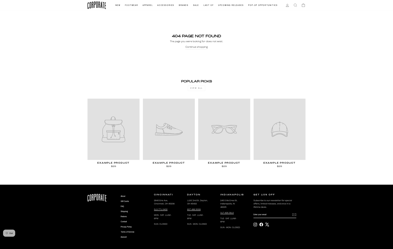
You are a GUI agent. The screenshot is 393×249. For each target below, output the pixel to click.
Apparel (148, 5)
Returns (124, 216)
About (123, 196)
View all (196, 88)
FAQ (122, 206)
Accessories (165, 5)
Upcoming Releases (231, 5)
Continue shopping (196, 47)
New (118, 5)
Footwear (131, 5)
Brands (184, 5)
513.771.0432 (160, 210)
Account (124, 236)
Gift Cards (125, 201)
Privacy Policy (126, 226)
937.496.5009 (194, 210)
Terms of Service (127, 231)
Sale (196, 5)
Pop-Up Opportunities (263, 5)
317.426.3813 (227, 213)
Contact (124, 221)
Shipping (124, 211)
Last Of (209, 5)
